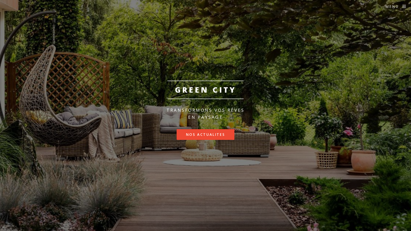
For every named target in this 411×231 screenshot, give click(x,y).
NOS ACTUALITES (205, 134)
